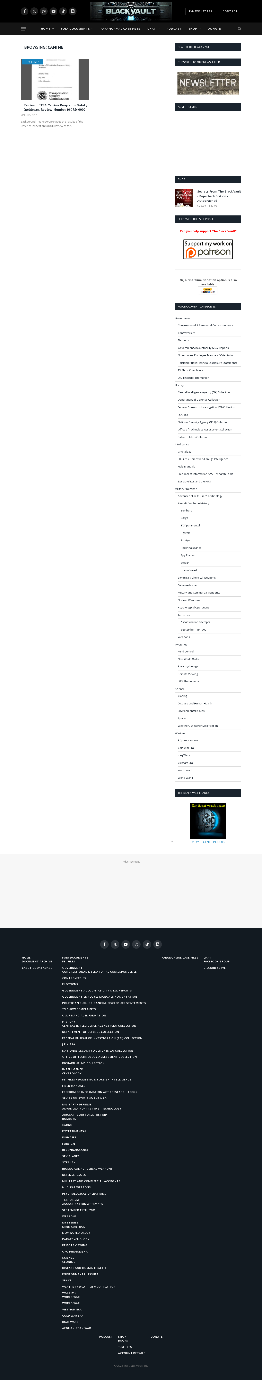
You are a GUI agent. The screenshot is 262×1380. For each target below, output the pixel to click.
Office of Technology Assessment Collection (205, 429)
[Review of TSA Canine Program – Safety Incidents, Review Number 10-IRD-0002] (55, 79)
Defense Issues (188, 585)
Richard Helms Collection (193, 437)
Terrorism (184, 615)
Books (123, 1340)
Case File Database (37, 968)
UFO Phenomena (188, 681)
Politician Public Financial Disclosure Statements (207, 363)
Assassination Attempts (195, 622)
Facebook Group (216, 961)
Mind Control (186, 651)
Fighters (186, 533)
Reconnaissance (191, 548)
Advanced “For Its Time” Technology (91, 1108)
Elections (183, 340)
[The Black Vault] (131, 11)
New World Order (188, 659)
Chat (151, 28)
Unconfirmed (189, 570)
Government (33, 62)
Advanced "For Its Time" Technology (200, 496)
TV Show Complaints (190, 370)
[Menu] (23, 28)
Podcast (174, 28)
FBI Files (68, 961)
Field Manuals (186, 466)
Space (182, 718)
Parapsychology (188, 666)
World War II (185, 778)
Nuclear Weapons (189, 600)
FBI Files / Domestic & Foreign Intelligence (203, 459)
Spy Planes (188, 555)
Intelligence (182, 444)
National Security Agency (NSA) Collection (203, 422)
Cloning (182, 696)
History (179, 385)
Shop (193, 28)
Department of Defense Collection (199, 399)
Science (180, 689)
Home (45, 28)
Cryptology (184, 451)
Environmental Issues (191, 711)
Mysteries (181, 644)
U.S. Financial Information (193, 378)
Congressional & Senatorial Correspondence (206, 325)
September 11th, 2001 (194, 629)
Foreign (185, 540)
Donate (214, 28)
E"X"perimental (190, 525)
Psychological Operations (193, 607)
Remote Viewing (188, 674)
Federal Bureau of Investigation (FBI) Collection (206, 407)
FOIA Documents (75, 28)
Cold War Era (186, 748)
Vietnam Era (185, 763)
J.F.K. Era (183, 414)
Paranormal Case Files (120, 28)
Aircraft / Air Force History (193, 503)
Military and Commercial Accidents (199, 592)
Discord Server (215, 968)
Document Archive (37, 961)
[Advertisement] (208, 142)
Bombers (186, 510)
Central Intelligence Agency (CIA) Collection (204, 392)
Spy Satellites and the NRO (194, 481)
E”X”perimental (74, 1131)
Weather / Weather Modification (198, 726)
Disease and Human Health (195, 703)
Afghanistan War (188, 740)
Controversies (186, 333)
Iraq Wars (184, 755)
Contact (230, 11)
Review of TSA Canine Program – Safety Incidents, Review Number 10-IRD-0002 (56, 107)
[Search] (239, 28)
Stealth (185, 562)
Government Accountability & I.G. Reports (203, 348)
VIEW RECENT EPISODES (208, 842)
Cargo (184, 518)
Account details (132, 1353)
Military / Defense (186, 489)
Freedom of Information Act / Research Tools (205, 474)
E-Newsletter (200, 11)
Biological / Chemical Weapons (197, 577)
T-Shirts (125, 1347)
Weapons (184, 637)
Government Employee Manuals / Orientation (206, 355)
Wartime (180, 733)
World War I (185, 770)
